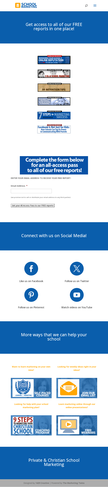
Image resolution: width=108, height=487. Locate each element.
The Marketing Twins (74, 483)
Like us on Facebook (31, 281)
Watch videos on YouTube (76, 307)
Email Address (19, 186)
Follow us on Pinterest (31, 307)
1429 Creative (42, 483)
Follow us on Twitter (77, 281)
